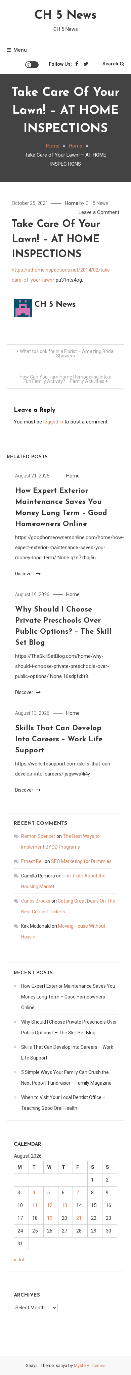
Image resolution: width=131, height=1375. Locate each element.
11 (35, 1205)
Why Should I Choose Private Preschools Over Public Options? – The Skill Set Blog (69, 1027)
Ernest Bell (32, 861)
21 (79, 1218)
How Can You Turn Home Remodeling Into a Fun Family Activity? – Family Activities (65, 379)
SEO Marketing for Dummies (81, 861)
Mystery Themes (89, 1365)
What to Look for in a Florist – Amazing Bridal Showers (67, 353)
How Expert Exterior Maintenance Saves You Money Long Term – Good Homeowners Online (68, 996)
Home (71, 203)
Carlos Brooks (35, 901)
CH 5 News (65, 16)
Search (110, 63)
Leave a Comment (99, 212)
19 (49, 1218)
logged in (53, 422)
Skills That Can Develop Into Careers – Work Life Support (58, 739)
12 (49, 1205)
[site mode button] (32, 64)
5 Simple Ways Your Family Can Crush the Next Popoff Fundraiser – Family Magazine (66, 1078)
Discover (24, 573)
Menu (20, 50)
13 (64, 1205)
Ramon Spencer (38, 836)
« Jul (19, 1260)
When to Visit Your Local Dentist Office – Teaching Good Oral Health (63, 1103)
